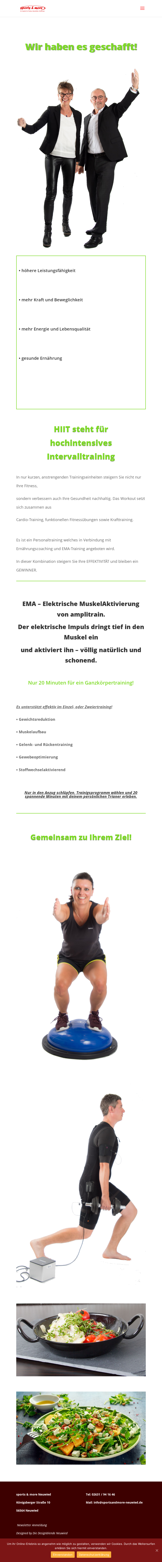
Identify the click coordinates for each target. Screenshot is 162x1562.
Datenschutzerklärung (94, 1554)
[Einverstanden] (157, 1550)
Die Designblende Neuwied (50, 1533)
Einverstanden (63, 1554)
